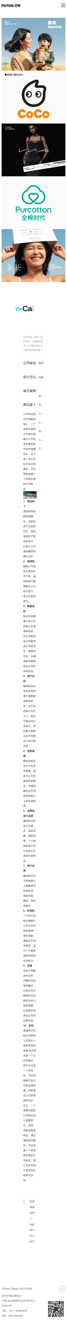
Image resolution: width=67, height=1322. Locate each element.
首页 (36, 336)
